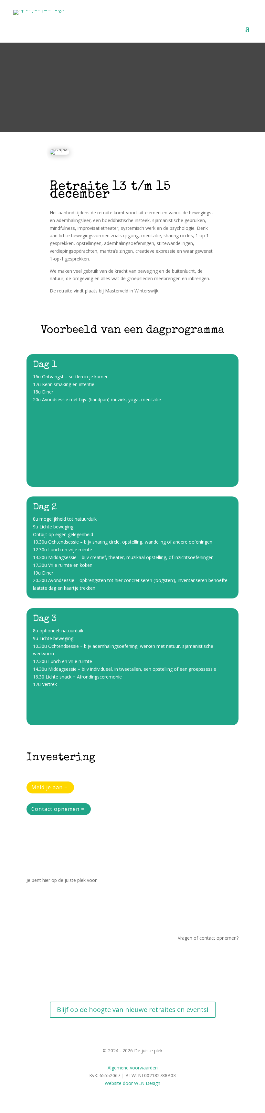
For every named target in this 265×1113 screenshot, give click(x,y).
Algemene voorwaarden (133, 1068)
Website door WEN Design (132, 1083)
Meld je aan (47, 787)
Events (33, 920)
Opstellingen (39, 913)
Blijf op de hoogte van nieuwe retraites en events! (132, 1009)
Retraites (35, 897)
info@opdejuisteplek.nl (214, 963)
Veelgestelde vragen (217, 970)
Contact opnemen (55, 808)
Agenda (230, 978)
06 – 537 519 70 (221, 955)
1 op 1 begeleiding (45, 905)
